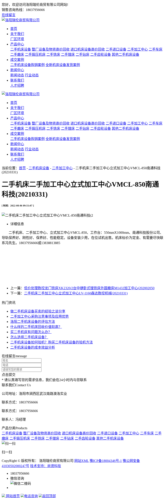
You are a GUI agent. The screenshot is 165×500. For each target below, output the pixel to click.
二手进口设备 (116, 49)
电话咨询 (31, 496)
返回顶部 (49, 496)
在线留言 (8, 15)
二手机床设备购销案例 (27, 65)
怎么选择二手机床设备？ (29, 337)
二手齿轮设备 (100, 54)
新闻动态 (17, 75)
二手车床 (155, 49)
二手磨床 (17, 54)
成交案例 (17, 60)
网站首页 (12, 496)
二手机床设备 (20, 49)
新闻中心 (17, 70)
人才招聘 (17, 85)
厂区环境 (17, 39)
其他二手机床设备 (125, 54)
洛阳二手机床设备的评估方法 (32, 321)
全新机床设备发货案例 (63, 65)
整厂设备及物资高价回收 (51, 49)
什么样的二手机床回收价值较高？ (36, 327)
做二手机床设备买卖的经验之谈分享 (37, 311)
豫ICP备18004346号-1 (106, 461)
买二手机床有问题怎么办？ (31, 332)
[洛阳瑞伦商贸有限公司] (21, 20)
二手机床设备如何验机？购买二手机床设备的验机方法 (51, 342)
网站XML (81, 461)
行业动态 (32, 75)
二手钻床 (82, 54)
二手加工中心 (137, 49)
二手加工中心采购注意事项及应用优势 (39, 316)
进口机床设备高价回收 (87, 49)
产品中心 (17, 44)
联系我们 (17, 80)
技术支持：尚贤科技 (45, 466)
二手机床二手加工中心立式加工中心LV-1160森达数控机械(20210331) (76, 293)
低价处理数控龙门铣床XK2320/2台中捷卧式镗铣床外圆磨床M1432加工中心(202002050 (89, 288)
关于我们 (17, 34)
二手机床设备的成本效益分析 (32, 347)
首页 (13, 29)
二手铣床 (53, 54)
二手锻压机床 (35, 54)
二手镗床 (68, 54)
